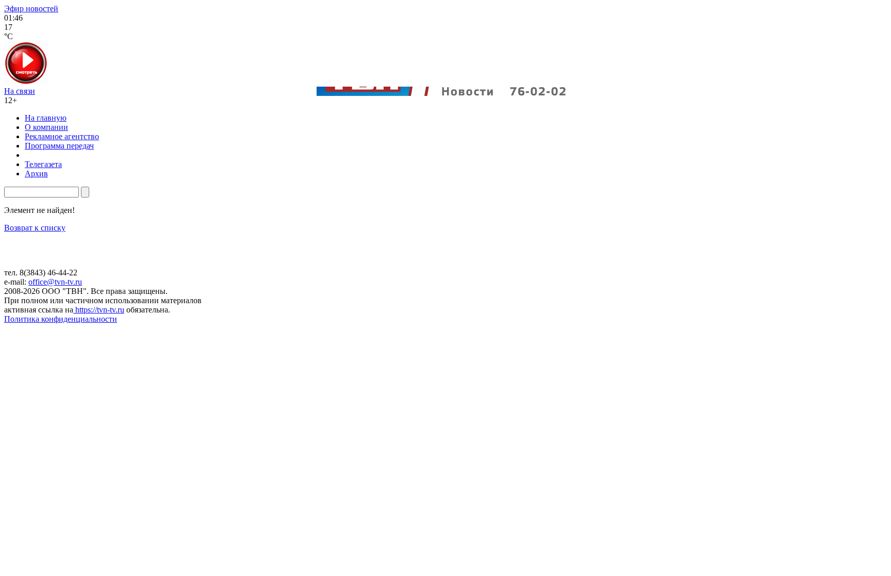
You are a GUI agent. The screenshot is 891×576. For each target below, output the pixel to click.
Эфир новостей (31, 8)
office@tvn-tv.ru (55, 281)
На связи (19, 91)
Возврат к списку (34, 227)
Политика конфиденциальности (60, 319)
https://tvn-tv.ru (98, 309)
